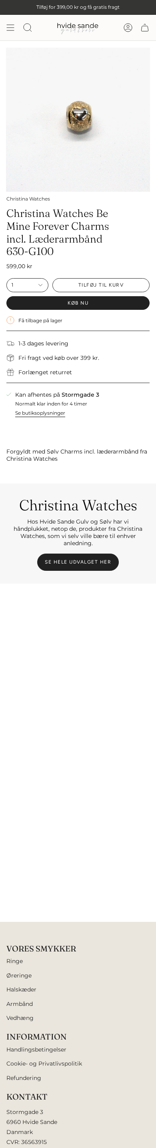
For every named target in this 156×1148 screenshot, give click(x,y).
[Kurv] (144, 27)
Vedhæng (20, 1018)
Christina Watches (28, 199)
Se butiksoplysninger (40, 413)
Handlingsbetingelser (36, 1049)
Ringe (14, 961)
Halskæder (21, 989)
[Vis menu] (10, 27)
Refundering (23, 1078)
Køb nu (78, 303)
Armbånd (19, 1004)
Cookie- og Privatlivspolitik (44, 1063)
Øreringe (19, 975)
